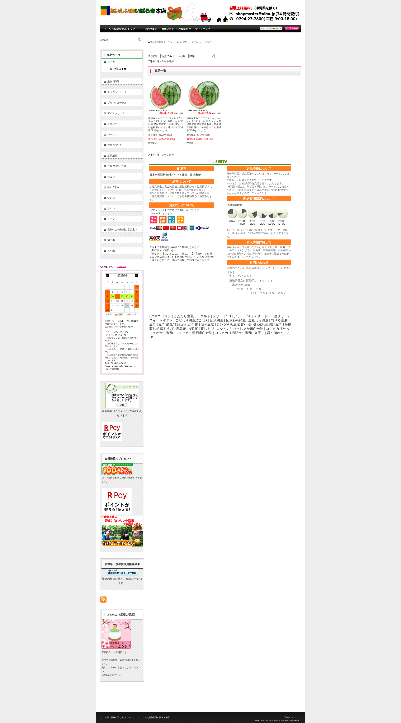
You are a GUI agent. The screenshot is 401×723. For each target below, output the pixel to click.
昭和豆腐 (207, 324)
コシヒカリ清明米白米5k (193, 333)
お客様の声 (184, 29)
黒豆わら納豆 (258, 320)
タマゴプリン (161, 316)
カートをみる (292, 28)
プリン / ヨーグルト (118, 102)
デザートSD (222, 316)
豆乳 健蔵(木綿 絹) (172, 324)
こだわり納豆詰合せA (191, 320)
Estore (297, 717)
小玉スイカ (120, 68)
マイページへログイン (270, 28)
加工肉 (111, 240)
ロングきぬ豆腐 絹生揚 (234, 324)
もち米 (111, 250)
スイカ (195, 42)
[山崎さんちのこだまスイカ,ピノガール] (166, 97)
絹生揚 (193, 324)
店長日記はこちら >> (112, 675)
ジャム (111, 134)
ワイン (111, 208)
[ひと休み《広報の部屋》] (116, 647)
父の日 (111, 197)
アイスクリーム (116, 113)
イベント (112, 219)
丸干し (259, 333)
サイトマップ (203, 29)
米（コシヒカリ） (117, 92)
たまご (111, 176)
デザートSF (263, 316)
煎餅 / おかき (114, 144)
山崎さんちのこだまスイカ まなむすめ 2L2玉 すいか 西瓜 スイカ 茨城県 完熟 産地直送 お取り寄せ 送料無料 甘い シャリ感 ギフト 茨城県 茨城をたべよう (165, 124)
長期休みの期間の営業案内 (122, 229)
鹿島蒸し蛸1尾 (187, 328)
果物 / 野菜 (182, 42)
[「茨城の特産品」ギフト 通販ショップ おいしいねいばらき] (133, 19)
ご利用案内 (151, 29)
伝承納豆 (216, 320)
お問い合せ (168, 29)
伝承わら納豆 (236, 320)
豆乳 (278, 324)
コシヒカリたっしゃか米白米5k (239, 328)
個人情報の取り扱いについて (120, 717)
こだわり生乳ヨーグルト (192, 316)
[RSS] (103, 600)
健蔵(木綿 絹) (263, 324)
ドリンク (112, 123)
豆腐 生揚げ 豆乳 (116, 166)
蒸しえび (207, 328)
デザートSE (242, 316)
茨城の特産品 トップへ (125, 29)
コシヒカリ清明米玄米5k (233, 333)
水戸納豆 (112, 155)
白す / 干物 (113, 187)
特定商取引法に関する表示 (157, 717)
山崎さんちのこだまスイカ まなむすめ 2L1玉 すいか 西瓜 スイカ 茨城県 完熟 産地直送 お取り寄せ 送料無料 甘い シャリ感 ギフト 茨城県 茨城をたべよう (204, 124)
